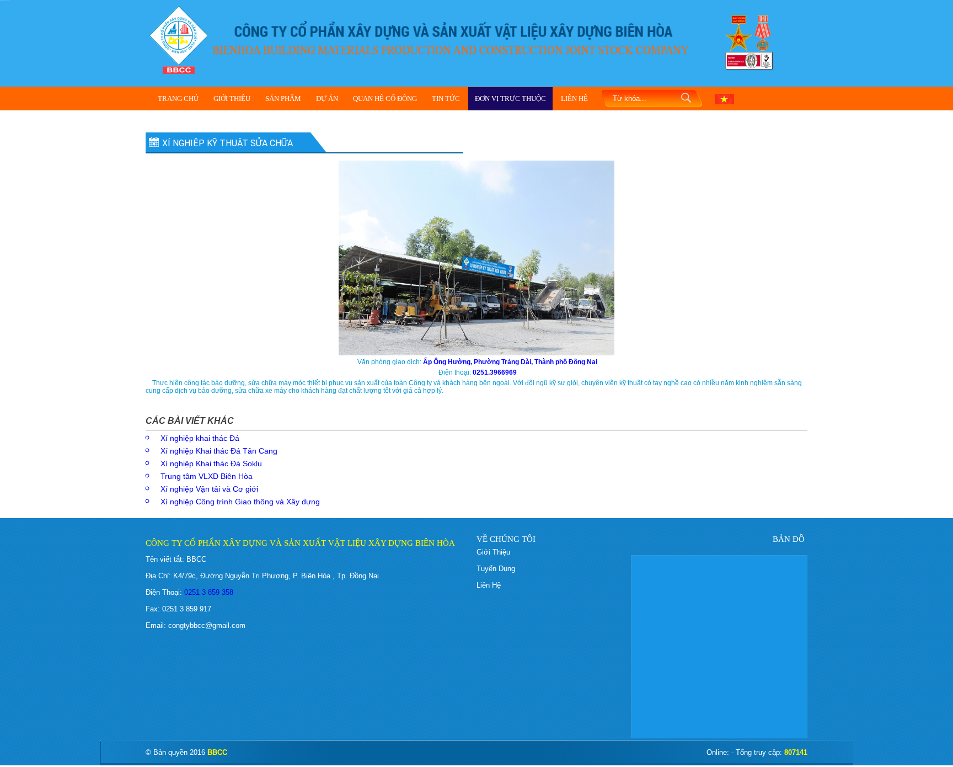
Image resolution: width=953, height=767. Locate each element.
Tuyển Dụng (495, 568)
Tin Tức (446, 98)
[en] (724, 98)
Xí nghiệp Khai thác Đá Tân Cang (218, 450)
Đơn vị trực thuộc (510, 98)
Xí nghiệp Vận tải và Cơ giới (209, 488)
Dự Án (327, 98)
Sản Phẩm (283, 98)
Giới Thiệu (231, 98)
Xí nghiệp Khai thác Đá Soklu (211, 463)
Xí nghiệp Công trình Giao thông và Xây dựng (240, 501)
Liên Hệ (574, 98)
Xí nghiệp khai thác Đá (199, 438)
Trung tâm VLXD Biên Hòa (206, 476)
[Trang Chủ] (178, 39)
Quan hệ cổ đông (385, 98)
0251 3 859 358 (207, 592)
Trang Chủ (178, 98)
